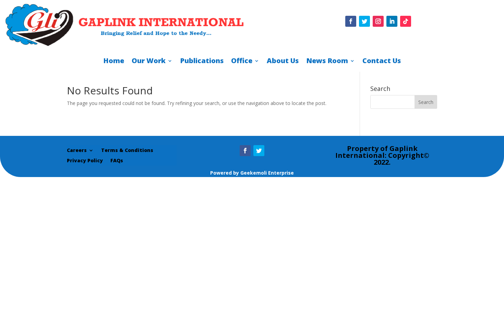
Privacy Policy (85, 161)
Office (241, 61)
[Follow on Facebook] (350, 21)
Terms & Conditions (127, 150)
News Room (327, 61)
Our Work (149, 61)
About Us (283, 61)
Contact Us (381, 61)
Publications (202, 61)
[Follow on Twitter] (364, 21)
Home (113, 61)
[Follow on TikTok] (405, 21)
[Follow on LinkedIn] (391, 21)
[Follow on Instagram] (378, 21)
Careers (77, 150)
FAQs (116, 161)
